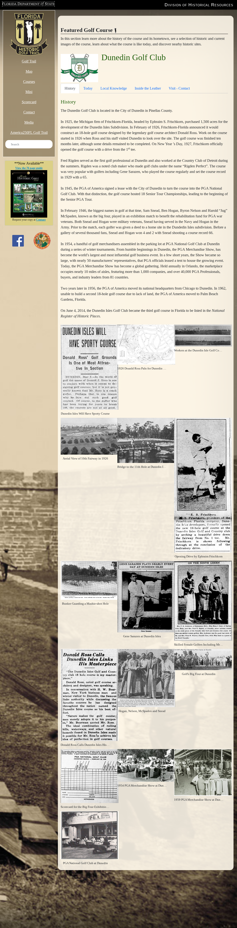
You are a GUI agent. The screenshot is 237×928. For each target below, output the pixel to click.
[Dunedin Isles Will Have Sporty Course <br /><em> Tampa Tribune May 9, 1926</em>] (89, 367)
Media (29, 122)
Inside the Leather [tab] (148, 88)
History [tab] (70, 88)
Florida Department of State (26, 4)
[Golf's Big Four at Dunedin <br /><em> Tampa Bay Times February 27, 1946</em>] (203, 659)
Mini (28, 92)
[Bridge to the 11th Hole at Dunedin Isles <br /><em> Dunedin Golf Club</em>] (146, 440)
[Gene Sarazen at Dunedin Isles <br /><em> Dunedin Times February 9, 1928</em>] (146, 596)
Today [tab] (88, 88)
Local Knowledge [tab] (113, 88)
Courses (29, 82)
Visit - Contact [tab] (179, 88)
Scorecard (29, 102)
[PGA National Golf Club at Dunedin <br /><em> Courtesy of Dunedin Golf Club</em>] (89, 835)
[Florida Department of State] (42, 240)
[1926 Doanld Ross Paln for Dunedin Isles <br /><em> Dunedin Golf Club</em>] (146, 344)
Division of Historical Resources (199, 4)
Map (29, 71)
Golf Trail (29, 61)
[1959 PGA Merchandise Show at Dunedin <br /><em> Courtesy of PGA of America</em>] (203, 772)
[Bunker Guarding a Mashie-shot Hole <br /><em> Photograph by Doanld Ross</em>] (89, 580)
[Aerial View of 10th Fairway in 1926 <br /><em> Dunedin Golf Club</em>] (89, 436)
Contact (29, 112)
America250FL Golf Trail (29, 132)
